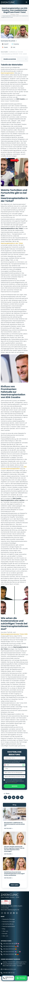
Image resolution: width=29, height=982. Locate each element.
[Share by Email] (22, 797)
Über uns (5, 931)
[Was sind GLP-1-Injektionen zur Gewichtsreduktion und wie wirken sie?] (14, 814)
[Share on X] (9, 797)
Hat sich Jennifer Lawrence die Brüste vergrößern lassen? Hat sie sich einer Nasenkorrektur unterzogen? (14, 849)
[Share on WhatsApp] (17, 797)
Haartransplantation (8, 926)
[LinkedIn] (17, 913)
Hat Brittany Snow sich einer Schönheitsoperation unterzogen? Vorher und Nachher (14, 873)
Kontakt (4, 933)
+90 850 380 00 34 (8, 972)
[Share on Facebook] (5, 797)
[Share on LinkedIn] (13, 797)
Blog (3, 928)
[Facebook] (2, 913)
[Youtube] (14, 913)
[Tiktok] (11, 913)
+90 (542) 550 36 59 (9, 943)
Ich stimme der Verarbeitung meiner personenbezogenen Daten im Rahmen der (14, 781)
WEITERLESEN (8, 828)
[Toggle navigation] (26, 2)
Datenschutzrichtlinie (12, 782)
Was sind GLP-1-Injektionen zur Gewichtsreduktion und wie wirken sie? (14, 824)
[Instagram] (8, 913)
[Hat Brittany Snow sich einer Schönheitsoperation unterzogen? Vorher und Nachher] (14, 863)
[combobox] (6, 764)
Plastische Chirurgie (8, 919)
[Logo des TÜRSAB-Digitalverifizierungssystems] (11, 902)
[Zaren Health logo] (8, 2)
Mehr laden (14, 885)
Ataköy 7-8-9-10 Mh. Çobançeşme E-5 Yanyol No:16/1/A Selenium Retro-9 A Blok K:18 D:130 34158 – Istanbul (14, 963)
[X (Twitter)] (5, 913)
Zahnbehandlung (7, 924)
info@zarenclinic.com (9, 969)
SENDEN (14, 786)
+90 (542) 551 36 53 (8, 946)
